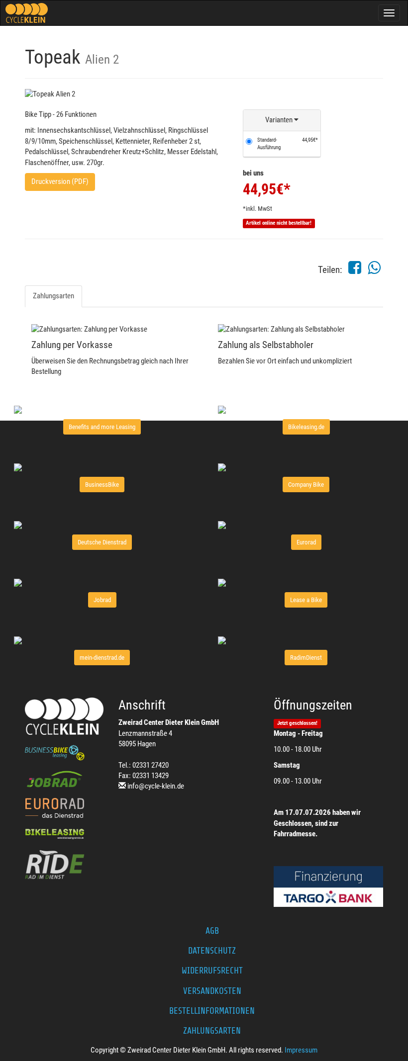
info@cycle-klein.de (155, 786)
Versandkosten (212, 991)
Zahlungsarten (53, 295)
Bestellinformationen (212, 1011)
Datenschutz (212, 951)
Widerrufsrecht (212, 970)
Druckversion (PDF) (60, 181)
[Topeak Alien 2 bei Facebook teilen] (354, 270)
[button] (282, 120)
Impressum (301, 1050)
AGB (212, 931)
